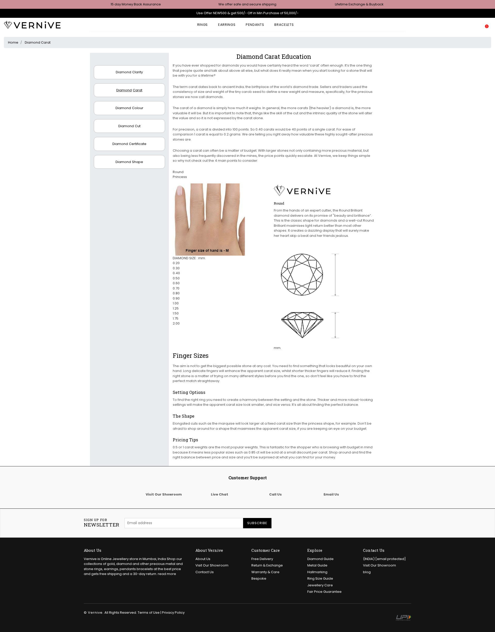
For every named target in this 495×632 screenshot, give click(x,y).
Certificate (129, 143)
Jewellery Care (320, 585)
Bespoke (258, 578)
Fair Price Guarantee (324, 591)
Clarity (129, 72)
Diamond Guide (320, 558)
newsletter (101, 523)
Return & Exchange (267, 565)
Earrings (226, 24)
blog (367, 572)
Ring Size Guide (320, 578)
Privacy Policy (173, 612)
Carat (129, 90)
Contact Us (204, 572)
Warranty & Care (265, 572)
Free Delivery (262, 558)
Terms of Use (149, 612)
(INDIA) (384, 558)
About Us (202, 558)
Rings (202, 24)
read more (167, 573)
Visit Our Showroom (211, 565)
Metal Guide (317, 565)
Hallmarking (317, 572)
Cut (129, 126)
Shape (129, 161)
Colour (129, 108)
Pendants (255, 24)
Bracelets (284, 24)
